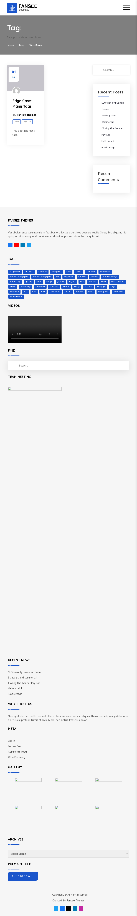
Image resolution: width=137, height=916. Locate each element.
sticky (77, 287)
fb (10, 245)
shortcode (40, 287)
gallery (29, 282)
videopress (103, 291)
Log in (11, 741)
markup (92, 282)
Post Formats (117, 282)
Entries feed (15, 746)
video (90, 291)
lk (22, 245)
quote (13, 287)
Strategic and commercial (22, 678)
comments (105, 272)
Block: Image (108, 148)
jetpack (60, 282)
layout (72, 282)
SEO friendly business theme (24, 672)
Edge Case (27, 121)
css (57, 277)
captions (43, 272)
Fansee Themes (76, 901)
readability (26, 287)
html (39, 282)
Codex (79, 272)
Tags (113, 287)
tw (28, 245)
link (82, 282)
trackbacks (55, 291)
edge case (68, 277)
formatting (15, 282)
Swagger (101, 287)
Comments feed (17, 752)
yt (15, 245)
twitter (68, 291)
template (14, 291)
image (49, 282)
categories (57, 272)
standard (54, 287)
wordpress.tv (16, 296)
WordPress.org (16, 757)
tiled (34, 291)
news (103, 282)
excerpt (94, 277)
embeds (82, 277)
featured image (110, 277)
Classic (16, 121)
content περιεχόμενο (19, 277)
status (66, 287)
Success (88, 287)
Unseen (79, 291)
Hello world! (108, 141)
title (43, 291)
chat (69, 272)
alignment (15, 272)
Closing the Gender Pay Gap (24, 683)
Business (29, 272)
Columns (91, 272)
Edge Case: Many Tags (22, 103)
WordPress (118, 291)
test (25, 291)
